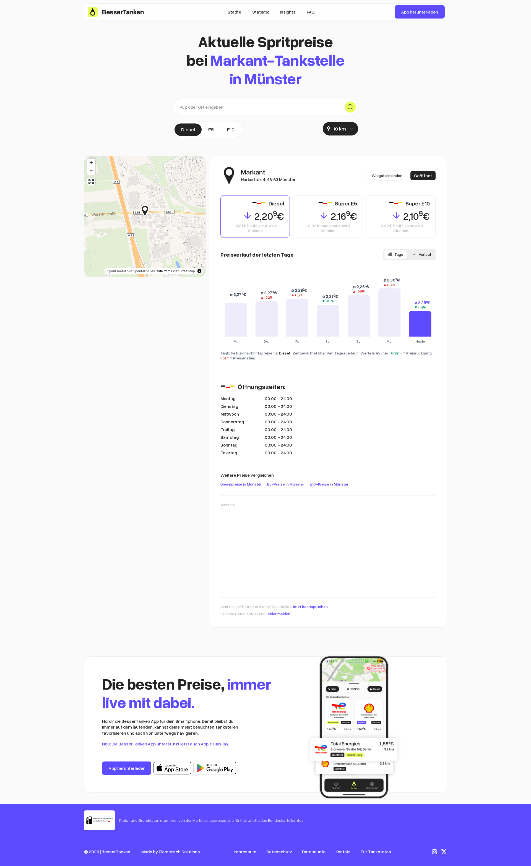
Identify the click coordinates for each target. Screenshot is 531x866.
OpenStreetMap (183, 270)
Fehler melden (278, 613)
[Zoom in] (91, 163)
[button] (149, 211)
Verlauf (425, 254)
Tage (398, 254)
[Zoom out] (91, 171)
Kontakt (343, 851)
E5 (211, 129)
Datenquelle (314, 851)
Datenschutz (279, 851)
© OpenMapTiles (142, 270)
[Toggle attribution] (199, 271)
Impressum (245, 851)
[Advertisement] (328, 549)
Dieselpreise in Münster (241, 484)
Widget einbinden (387, 175)
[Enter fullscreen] (91, 182)
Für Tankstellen (376, 851)
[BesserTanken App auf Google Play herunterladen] (215, 768)
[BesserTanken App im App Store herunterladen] (172, 768)
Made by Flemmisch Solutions (170, 851)
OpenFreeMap (118, 270)
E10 (231, 129)
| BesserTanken (115, 851)
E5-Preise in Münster (285, 484)
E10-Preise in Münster (329, 484)
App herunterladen (419, 12)
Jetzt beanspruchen (310, 606)
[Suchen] (350, 107)
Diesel (188, 129)
